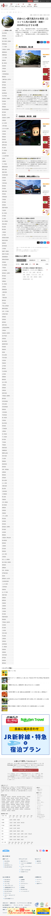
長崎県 (16, 843)
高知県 (22, 839)
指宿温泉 (4, 660)
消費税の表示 (12, 903)
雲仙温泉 (4, 608)
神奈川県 (22, 822)
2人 (27, 272)
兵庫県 (22, 833)
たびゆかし (39, 813)
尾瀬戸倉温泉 (5, 207)
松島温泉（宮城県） (6, 98)
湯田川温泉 (4, 142)
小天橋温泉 (4, 494)
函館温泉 (4, 60)
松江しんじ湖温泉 (6, 559)
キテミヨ (38, 803)
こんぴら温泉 (5, 583)
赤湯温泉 (4, 120)
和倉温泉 (4, 363)
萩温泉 (3, 575)
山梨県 (11, 825)
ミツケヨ (38, 811)
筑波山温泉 (4, 224)
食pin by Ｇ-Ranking (41, 816)
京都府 (14, 833)
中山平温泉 (4, 95)
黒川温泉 (4, 614)
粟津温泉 (4, 368)
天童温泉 (4, 134)
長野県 (14, 825)
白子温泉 (4, 234)
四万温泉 (4, 202)
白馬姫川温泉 (5, 314)
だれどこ (38, 797)
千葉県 (14, 822)
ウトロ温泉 (4, 46)
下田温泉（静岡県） (6, 395)
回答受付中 (32, 260)
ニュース (22, 885)
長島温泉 (4, 477)
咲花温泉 (4, 346)
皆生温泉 (4, 548)
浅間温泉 (4, 281)
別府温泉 (4, 641)
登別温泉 (4, 35)
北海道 (10, 816)
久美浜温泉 (4, 491)
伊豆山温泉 (4, 404)
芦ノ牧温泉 (4, 150)
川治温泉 (4, 180)
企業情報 (21, 877)
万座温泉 (4, 199)
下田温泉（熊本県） (6, 622)
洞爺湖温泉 (4, 54)
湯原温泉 (4, 564)
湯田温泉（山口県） (6, 578)
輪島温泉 (4, 379)
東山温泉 (4, 147)
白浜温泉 (4, 532)
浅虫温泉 (4, 65)
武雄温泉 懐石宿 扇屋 (27, 116)
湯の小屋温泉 (5, 221)
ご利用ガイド (39, 790)
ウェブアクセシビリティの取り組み (24, 903)
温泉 (31, 276)
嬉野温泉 (4, 600)
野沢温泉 (4, 275)
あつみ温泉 (4, 123)
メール (38, 881)
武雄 (24, 274)
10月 (39, 274)
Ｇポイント (39, 794)
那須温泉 (4, 185)
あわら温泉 (4, 382)
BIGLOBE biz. (7, 879)
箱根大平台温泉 (5, 254)
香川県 (14, 839)
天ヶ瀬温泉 (4, 646)
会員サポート (39, 883)
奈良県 (26, 833)
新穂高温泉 (4, 447)
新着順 (22, 264)
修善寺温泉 (4, 393)
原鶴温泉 (4, 597)
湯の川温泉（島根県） (6, 562)
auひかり (6, 863)
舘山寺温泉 (4, 423)
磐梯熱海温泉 (5, 166)
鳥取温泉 (4, 551)
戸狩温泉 (4, 303)
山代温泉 (4, 374)
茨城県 (18, 819)
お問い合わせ (5, 903)
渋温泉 (3, 294)
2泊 (32, 279)
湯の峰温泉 (4, 540)
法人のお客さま (6, 877)
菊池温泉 (4, 619)
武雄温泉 (4, 603)
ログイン (47, 1)
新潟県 (18, 825)
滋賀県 (11, 833)
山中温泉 (4, 365)
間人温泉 (4, 496)
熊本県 (19, 843)
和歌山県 (30, 833)
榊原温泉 (4, 474)
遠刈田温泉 (4, 93)
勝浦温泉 (4, 534)
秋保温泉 (4, 87)
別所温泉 (4, 319)
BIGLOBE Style (24, 889)
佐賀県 (34, 272)
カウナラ (38, 809)
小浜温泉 (4, 611)
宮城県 (21, 816)
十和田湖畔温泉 (5, 74)
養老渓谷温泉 (5, 240)
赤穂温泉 (4, 513)
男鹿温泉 (4, 106)
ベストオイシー (40, 805)
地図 (45, 66)
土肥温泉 (4, 431)
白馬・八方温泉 (5, 311)
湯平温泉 (4, 657)
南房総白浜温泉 (5, 237)
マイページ (43, 1)
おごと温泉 (4, 483)
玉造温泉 (4, 556)
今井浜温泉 (4, 412)
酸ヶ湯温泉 (4, 63)
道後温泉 (4, 589)
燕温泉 (3, 352)
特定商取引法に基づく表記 (8, 907)
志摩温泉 (4, 472)
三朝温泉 (4, 545)
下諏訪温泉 (4, 297)
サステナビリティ (24, 883)
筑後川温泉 (4, 594)
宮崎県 (25, 843)
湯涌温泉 (4, 376)
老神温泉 (4, 204)
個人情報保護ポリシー (7, 905)
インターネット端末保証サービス (26, 863)
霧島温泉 (4, 663)
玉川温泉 (4, 104)
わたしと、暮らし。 (41, 802)
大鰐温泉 (4, 68)
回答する (30, 1)
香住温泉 (4, 518)
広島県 (22, 836)
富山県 (11, 828)
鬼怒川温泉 (4, 172)
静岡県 (11, 831)
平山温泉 (4, 635)
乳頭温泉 (4, 101)
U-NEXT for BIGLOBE (25, 869)
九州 (30, 272)
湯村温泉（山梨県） (6, 273)
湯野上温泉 (4, 169)
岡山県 (18, 836)
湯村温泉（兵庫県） (6, 526)
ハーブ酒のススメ (40, 817)
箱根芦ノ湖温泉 (5, 251)
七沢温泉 (4, 248)
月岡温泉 (4, 330)
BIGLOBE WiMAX (8, 867)
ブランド (22, 881)
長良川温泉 (4, 455)
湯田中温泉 (4, 324)
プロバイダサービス (9, 885)
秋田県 (24, 816)
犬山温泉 (4, 458)
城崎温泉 (4, 507)
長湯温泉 (4, 652)
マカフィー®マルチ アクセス (10, 896)
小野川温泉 (4, 125)
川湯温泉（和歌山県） (6, 537)
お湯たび (38, 800)
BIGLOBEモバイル (8, 865)
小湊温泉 (4, 232)
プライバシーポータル (18, 905)
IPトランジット (8, 893)
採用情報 (22, 887)
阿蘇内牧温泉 (5, 616)
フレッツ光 (7, 883)
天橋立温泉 (4, 485)
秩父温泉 (4, 226)
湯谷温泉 (4, 466)
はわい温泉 (4, 554)
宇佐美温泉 (4, 414)
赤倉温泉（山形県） (6, 117)
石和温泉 (4, 262)
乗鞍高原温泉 (5, 308)
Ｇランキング (39, 795)
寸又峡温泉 (4, 428)
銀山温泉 (4, 114)
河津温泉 (4, 420)
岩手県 (17, 816)
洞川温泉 (4, 529)
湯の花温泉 (4, 504)
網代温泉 (4, 398)
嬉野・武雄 (39, 272)
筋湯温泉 (4, 649)
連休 (28, 276)
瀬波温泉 (4, 349)
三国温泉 (4, 384)
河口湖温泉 (4, 264)
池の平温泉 (4, 335)
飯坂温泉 (4, 153)
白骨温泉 (4, 278)
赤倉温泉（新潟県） (6, 333)
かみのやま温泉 (5, 128)
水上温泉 (4, 218)
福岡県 (9, 843)
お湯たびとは (39, 789)
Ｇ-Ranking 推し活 (40, 814)
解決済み (43, 260)
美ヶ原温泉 (4, 283)
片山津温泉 (4, 371)
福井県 (18, 828)
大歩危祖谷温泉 (5, 581)
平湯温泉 (4, 444)
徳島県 (11, 839)
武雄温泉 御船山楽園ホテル (29, 176)
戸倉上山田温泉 (5, 305)
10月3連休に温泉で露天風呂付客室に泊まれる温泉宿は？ (37, 108)
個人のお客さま (6, 856)
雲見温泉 (4, 425)
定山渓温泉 (4, 33)
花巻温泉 (4, 82)
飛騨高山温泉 (5, 453)
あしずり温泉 (5, 592)
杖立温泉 (4, 627)
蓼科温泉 (4, 300)
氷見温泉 (4, 360)
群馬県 (14, 819)
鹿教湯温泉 (4, 289)
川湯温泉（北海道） (6, 49)
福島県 (31, 816)
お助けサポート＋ (24, 861)
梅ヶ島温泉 (4, 417)
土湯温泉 (4, 161)
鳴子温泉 (4, 84)
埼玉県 (11, 822)
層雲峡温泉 (4, 52)
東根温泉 (4, 136)
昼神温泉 (4, 316)
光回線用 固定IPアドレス (10, 887)
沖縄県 (32, 843)
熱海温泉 (4, 387)
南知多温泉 (4, 464)
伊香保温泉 (4, 196)
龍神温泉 (4, 543)
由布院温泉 (4, 644)
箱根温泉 (4, 243)
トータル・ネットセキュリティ (26, 867)
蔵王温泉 (4, 112)
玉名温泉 (4, 624)
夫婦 (24, 272)
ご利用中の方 (38, 877)
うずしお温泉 (5, 515)
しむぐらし (39, 863)
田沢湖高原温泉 (5, 109)
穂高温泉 (4, 322)
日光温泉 (4, 188)
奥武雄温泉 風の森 (26, 47)
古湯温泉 (4, 605)
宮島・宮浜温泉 (5, 570)
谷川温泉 (4, 215)
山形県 (28, 816)
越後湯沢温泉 (5, 344)
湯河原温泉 (4, 245)
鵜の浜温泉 (4, 341)
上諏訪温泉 (4, 292)
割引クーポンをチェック (47, 84)
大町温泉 (4, 286)
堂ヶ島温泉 (4, 434)
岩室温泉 (4, 338)
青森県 (14, 816)
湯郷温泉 (4, 567)
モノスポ (38, 806)
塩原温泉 (4, 177)
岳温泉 (3, 158)
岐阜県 (14, 831)
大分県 (22, 843)
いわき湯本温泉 (5, 155)
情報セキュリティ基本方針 (21, 907)
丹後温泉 (4, 499)
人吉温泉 (4, 630)
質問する (36, 1)
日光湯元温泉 (5, 174)
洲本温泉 (4, 524)
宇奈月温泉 (4, 357)
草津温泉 (4, 193)
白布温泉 (4, 131)
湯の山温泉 (4, 480)
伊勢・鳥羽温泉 (5, 469)
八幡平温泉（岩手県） (6, 79)
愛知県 (18, 831)
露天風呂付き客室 (26, 279)
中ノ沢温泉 (4, 164)
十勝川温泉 (4, 38)
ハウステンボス (34, 274)
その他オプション (24, 871)
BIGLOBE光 (7, 861)
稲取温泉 (4, 409)
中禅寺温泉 (4, 183)
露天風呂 (35, 276)
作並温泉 (4, 90)
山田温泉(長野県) (5, 327)
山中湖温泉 (4, 270)
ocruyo (38, 799)
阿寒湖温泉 (4, 44)
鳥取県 (11, 836)
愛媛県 (18, 839)
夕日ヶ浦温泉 (5, 502)
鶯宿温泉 (4, 76)
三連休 (24, 276)
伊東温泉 (4, 390)
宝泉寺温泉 (4, 654)
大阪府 (18, 833)
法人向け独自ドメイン (9, 898)
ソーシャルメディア (25, 891)
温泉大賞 (39, 861)
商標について (5, 909)
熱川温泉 (4, 439)
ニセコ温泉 (4, 57)
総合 (37, 264)
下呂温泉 (4, 442)
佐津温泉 (4, 521)
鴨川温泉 (4, 229)
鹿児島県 (28, 843)
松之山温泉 (4, 354)
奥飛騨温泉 (4, 450)
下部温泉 (4, 267)
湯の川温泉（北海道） (6, 41)
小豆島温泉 (4, 586)
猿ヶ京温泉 (4, 213)
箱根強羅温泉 (5, 256)
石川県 (14, 828)
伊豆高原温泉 (5, 401)
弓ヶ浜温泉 (4, 436)
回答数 (26, 264)
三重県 (22, 831)
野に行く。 (39, 808)
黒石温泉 (4, 71)
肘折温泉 (4, 139)
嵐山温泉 (4, 488)
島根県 (14, 836)
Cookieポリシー (27, 905)
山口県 (26, 836)
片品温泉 (4, 210)
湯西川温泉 (4, 191)
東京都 (18, 822)
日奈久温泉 (4, 633)
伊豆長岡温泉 (5, 406)
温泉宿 (40, 276)
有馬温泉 (4, 510)
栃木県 (11, 819)
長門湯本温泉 (5, 573)
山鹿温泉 (4, 638)
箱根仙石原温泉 (5, 259)
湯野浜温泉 (4, 144)
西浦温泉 (4, 461)
